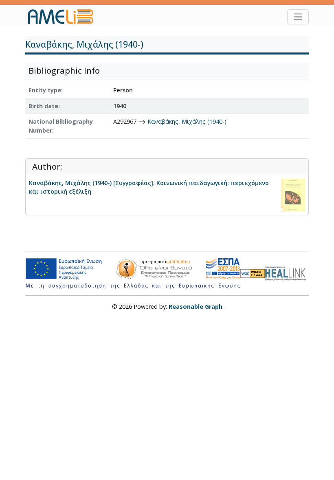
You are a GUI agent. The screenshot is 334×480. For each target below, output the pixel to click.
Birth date (43, 106)
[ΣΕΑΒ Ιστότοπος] (287, 272)
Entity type (45, 90)
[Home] (63, 17)
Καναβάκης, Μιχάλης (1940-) (186, 121)
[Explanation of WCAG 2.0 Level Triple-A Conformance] (252, 273)
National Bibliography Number (61, 126)
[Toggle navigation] (298, 16)
